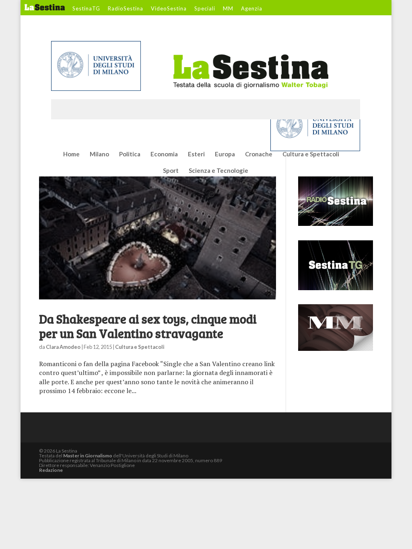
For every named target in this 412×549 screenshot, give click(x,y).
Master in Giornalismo (87, 456)
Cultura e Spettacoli (310, 154)
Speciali (204, 9)
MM (228, 9)
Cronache (258, 154)
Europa (225, 154)
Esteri (196, 154)
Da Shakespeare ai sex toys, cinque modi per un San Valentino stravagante (148, 326)
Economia (164, 154)
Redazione (51, 470)
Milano (99, 154)
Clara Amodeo (63, 347)
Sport (171, 171)
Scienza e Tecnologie (218, 171)
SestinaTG (86, 9)
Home (71, 154)
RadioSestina (125, 9)
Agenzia (251, 9)
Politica (129, 154)
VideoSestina (169, 9)
